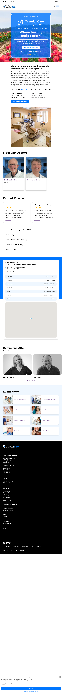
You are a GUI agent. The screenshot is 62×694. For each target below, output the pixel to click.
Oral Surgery (46, 420)
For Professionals (15, 1)
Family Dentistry (47, 410)
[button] (60, 677)
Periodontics (46, 431)
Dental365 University (8, 510)
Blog (4, 528)
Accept (31, 688)
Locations (6, 519)
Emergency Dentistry (49, 399)
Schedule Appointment (31, 47)
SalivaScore (7, 523)
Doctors (6, 521)
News (4, 526)
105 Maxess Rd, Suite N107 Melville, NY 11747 (7, 470)
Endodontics (18, 410)
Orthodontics (18, 431)
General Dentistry (19, 420)
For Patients (6, 1)
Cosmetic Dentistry (20, 399)
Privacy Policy (35, 691)
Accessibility (25, 546)
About (5, 514)
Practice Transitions (8, 508)
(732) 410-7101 (37, 51)
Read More (8, 220)
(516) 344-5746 (6, 462)
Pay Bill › (57, 1)
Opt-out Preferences (36, 546)
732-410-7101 (10, 271)
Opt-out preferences (28, 691)
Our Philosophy (7, 507)
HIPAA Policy (6, 546)
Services (5, 516)
